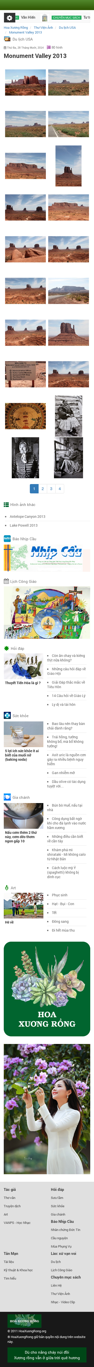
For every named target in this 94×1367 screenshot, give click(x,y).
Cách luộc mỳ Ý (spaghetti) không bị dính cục (63, 872)
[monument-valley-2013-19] (25, 291)
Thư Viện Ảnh (60, 1293)
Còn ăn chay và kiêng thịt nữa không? (66, 657)
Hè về (9, 922)
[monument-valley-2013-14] (68, 166)
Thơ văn (9, 1197)
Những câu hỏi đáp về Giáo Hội (66, 671)
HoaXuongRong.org (32, 1331)
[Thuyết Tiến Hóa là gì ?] (23, 665)
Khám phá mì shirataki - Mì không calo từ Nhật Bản (66, 854)
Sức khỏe (21, 715)
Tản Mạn (11, 1253)
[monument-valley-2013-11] (25, 124)
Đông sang (60, 921)
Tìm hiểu (10, 1278)
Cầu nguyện (59, 1238)
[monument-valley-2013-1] (25, 82)
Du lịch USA (23, 39)
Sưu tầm (57, 1197)
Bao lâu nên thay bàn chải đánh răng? (66, 725)
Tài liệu (9, 1261)
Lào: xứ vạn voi (63, 1253)
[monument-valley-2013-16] (68, 207)
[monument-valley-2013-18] (68, 249)
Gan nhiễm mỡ (63, 772)
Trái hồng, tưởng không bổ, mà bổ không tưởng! (65, 741)
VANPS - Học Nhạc (17, 1222)
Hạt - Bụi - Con (63, 903)
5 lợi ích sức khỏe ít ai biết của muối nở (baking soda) (22, 755)
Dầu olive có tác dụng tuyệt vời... (66, 783)
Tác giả (10, 1189)
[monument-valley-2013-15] (25, 207)
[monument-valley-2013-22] (25, 374)
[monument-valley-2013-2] (68, 291)
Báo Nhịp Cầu (24, 538)
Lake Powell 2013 (24, 525)
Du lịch (56, 1261)
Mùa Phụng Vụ (61, 1246)
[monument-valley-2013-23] (68, 374)
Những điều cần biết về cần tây (65, 838)
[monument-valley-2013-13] (25, 166)
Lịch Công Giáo (23, 581)
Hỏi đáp (17, 648)
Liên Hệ (56, 1285)
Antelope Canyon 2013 (27, 516)
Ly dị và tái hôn (63, 704)
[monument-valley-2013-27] (68, 457)
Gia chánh (21, 797)
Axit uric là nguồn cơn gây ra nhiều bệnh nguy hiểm (66, 759)
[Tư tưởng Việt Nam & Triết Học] (29, 17)
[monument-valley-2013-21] (68, 332)
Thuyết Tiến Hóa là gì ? (23, 683)
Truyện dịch (12, 1206)
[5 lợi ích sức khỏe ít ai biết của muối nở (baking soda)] (23, 734)
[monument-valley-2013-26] (25, 457)
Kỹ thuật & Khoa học (18, 1270)
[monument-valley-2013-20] (25, 332)
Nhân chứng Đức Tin (65, 1229)
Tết (54, 912)
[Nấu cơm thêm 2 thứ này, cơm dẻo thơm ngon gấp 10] (23, 815)
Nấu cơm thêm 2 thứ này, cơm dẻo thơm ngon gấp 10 (21, 836)
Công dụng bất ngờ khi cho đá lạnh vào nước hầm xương (66, 823)
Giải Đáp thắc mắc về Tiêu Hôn (66, 684)
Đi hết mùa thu (63, 930)
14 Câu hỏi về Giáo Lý (68, 695)
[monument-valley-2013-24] (25, 416)
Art (13, 887)
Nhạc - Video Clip (63, 1302)
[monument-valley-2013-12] (68, 124)
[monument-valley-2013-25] (68, 416)
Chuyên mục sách (51, 17)
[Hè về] (23, 905)
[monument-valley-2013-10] (68, 82)
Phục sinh (59, 895)
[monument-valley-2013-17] (25, 249)
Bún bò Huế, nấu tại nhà (64, 807)
